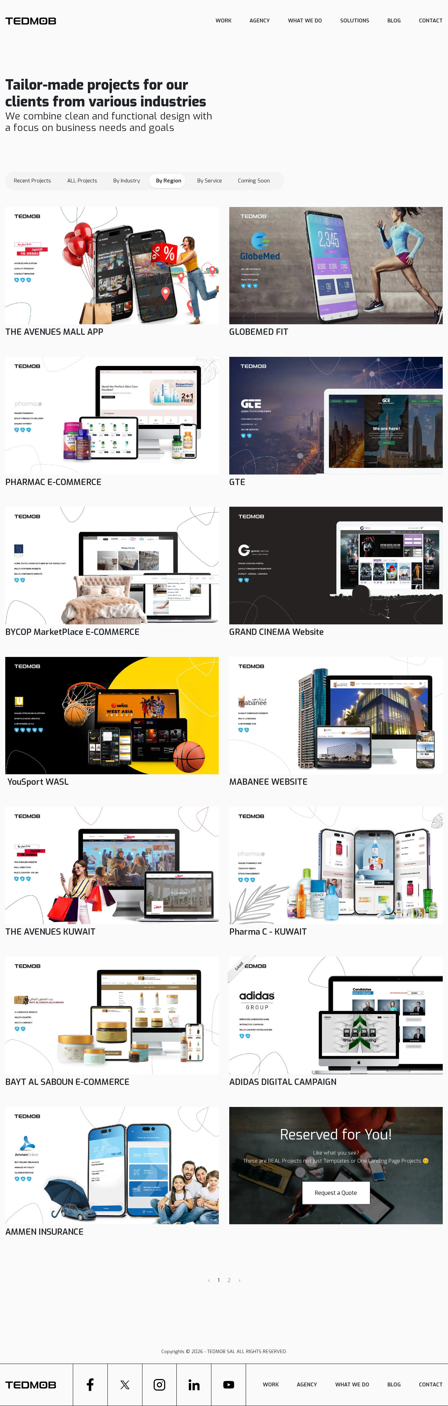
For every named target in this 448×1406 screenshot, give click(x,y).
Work (223, 20)
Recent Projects (32, 180)
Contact (431, 20)
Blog (394, 20)
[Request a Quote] (336, 1184)
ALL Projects (82, 180)
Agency (260, 20)
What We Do (305, 20)
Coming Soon (254, 180)
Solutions (354, 20)
